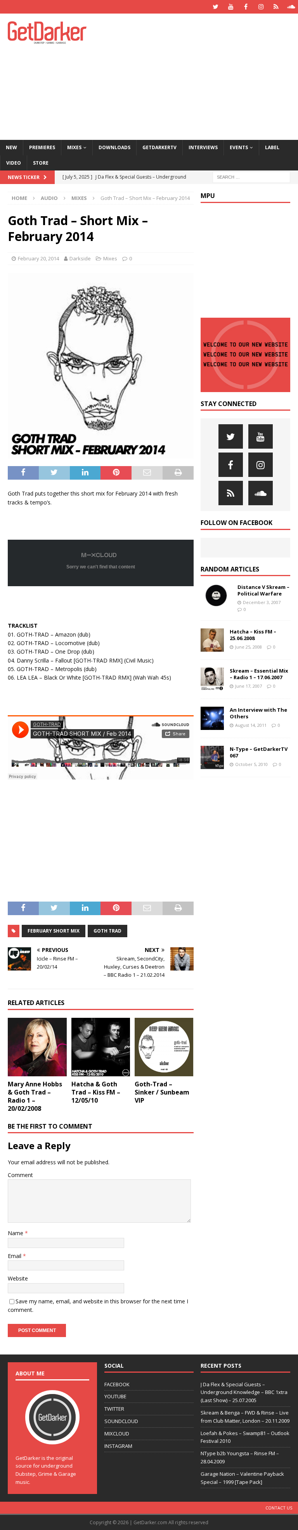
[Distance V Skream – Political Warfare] (216, 595)
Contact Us (278, 1508)
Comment (20, 1175)
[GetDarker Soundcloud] (291, 7)
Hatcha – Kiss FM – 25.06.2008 (253, 635)
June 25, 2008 (248, 647)
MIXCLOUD (116, 1433)
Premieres (42, 147)
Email (15, 1256)
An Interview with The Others (258, 713)
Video (13, 163)
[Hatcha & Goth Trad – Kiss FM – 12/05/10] (100, 1047)
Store (41, 163)
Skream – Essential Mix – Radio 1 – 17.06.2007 (259, 674)
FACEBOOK (117, 1384)
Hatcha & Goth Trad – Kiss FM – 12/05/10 (95, 1092)
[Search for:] (251, 176)
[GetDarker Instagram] (261, 7)
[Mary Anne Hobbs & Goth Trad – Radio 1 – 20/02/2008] (37, 1047)
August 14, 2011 (251, 725)
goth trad (107, 931)
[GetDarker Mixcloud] (276, 7)
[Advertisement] (203, 75)
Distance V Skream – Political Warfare (263, 590)
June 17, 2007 (248, 686)
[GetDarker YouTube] (230, 7)
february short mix (54, 931)
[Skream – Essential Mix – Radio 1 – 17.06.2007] (212, 679)
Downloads (114, 147)
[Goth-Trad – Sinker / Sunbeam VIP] (164, 1047)
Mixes (74, 147)
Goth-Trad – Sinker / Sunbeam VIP (162, 1092)
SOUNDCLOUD (121, 1421)
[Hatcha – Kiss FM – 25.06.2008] (212, 640)
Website (18, 1278)
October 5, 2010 (251, 764)
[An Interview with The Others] (212, 718)
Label (272, 147)
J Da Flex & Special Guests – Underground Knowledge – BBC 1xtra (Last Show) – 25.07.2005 (244, 1392)
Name (16, 1233)
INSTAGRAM (118, 1445)
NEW (11, 147)
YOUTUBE (115, 1396)
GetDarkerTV (159, 147)
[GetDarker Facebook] (246, 7)
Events (239, 147)
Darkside (80, 258)
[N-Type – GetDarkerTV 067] (212, 757)
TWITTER (114, 1408)
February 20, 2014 (38, 258)
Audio (49, 197)
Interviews (203, 147)
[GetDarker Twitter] (215, 7)
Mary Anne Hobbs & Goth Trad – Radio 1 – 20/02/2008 (35, 1096)
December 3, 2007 (262, 602)
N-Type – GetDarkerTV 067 (259, 752)
